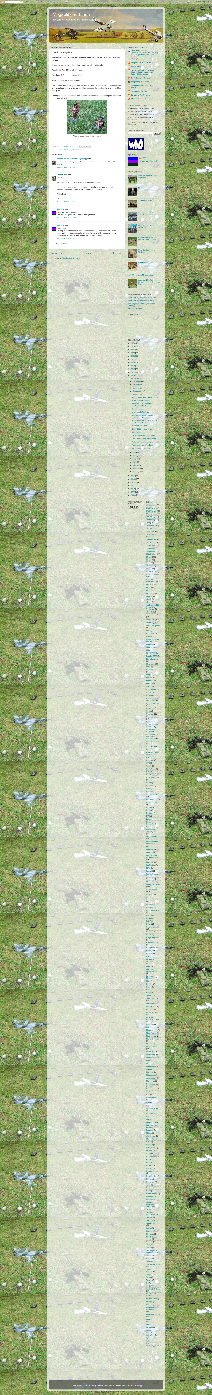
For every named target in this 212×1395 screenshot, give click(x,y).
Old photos (150, 1113)
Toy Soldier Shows (153, 1264)
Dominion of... (151, 799)
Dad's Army (150, 769)
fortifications (151, 865)
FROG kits (150, 882)
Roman (149, 1179)
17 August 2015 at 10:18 (66, 167)
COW (148, 757)
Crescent (149, 760)
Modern (149, 1069)
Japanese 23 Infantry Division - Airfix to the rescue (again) (149, 282)
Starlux (149, 1228)
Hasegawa (150, 918)
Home (87, 253)
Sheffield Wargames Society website (142, 298)
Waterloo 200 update (140, 426)
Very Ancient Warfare (151, 1295)
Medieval (149, 1052)
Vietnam (149, 1302)
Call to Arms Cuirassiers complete (145, 397)
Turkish (149, 1280)
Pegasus (149, 1130)
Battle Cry (150, 644)
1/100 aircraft (151, 505)
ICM (147, 956)
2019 (133, 366)
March (135, 465)
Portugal (149, 1145)
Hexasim (149, 932)
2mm (148, 563)
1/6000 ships (151, 539)
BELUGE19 (150, 653)
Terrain (149, 1248)
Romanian (150, 1182)
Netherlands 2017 (153, 1098)
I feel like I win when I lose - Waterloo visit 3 (143, 405)
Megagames (151, 1058)
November (137, 385)
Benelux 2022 (151, 656)
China (148, 711)
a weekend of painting (140, 412)
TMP (148, 1261)
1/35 (148, 529)
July (134, 452)
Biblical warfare (152, 659)
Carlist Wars (151, 692)
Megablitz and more (72, 14)
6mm (148, 569)
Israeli (148, 987)
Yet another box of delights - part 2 (145, 442)
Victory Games (152, 1299)
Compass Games (153, 741)
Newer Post (57, 253)
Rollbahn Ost (151, 1176)
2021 (133, 359)
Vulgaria (149, 1305)
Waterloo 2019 (152, 1324)
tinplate (149, 1258)
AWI (147, 631)
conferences (151, 746)
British (148, 683)
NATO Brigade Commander (151, 1088)
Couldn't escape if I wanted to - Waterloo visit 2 (144, 416)
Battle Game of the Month (141, 78)
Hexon (148, 935)
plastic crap (150, 1136)
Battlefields (150, 647)
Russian (149, 1188)
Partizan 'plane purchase (152, 1126)
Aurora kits (150, 620)
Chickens (149, 708)
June (135, 456)
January (136, 472)
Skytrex (149, 1217)
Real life (149, 1159)
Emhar (148, 819)
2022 (133, 356)
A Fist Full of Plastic (139, 99)
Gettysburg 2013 (152, 910)
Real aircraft (151, 1157)
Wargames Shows (153, 1314)
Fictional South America (152, 842)
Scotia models (151, 1194)
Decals (149, 775)
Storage (149, 1231)
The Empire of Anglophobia (151, 1252)
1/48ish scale (151, 534)
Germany (149, 907)
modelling (150, 1066)
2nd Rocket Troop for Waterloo (144, 439)
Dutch (148, 810)
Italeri (148, 990)
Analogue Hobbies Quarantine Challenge (153, 607)
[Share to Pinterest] (89, 146)
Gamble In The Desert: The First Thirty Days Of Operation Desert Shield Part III (144, 55)
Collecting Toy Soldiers (140, 95)
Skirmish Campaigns (150, 1213)
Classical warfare (152, 717)
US (147, 1283)
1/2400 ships (151, 517)
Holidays (149, 951)
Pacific (148, 1119)
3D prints (149, 566)
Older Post (117, 253)
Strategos (150, 1234)
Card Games (151, 689)
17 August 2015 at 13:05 (66, 202)
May (135, 459)
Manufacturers (152, 1030)
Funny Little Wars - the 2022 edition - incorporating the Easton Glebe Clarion (142, 72)
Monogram (150, 1075)
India (148, 966)
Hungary (149, 953)
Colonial (149, 722)
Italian (148, 993)
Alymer (149, 602)
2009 (133, 492)
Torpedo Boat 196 (145, 200)
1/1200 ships (151, 511)
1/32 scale (150, 526)
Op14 (148, 1116)
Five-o (140, 188)
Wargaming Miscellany (140, 82)
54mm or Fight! (137, 66)
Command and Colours (152, 726)
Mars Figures (151, 1033)
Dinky (148, 789)
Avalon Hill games (153, 626)
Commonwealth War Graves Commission (152, 736)
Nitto (148, 1103)
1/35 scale (150, 532)
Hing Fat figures (152, 938)
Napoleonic (150, 1084)
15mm (148, 545)
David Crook (62, 175)
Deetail (149, 783)
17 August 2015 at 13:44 (66, 238)
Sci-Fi (148, 1191)
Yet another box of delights (142, 445)
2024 (133, 350)
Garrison (149, 894)
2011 (133, 485)
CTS (148, 763)
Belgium (149, 650)
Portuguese (150, 1148)
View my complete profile (149, 161)
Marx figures (151, 1036)
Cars (148, 695)
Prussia (149, 1151)
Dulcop (149, 807)
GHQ (148, 915)
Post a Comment (61, 243)
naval (148, 1092)
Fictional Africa (152, 837)
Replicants (150, 1162)
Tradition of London (150, 1270)
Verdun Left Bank (153, 1289)
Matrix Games (151, 1047)
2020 (133, 362)
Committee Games (150, 731)
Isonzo (148, 984)
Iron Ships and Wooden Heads (152, 970)
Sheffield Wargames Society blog (141, 301)
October (136, 388)
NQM (148, 1105)
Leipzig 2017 (151, 1006)
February (136, 468)
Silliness (149, 1209)
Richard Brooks (152, 1171)
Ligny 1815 (136, 432)
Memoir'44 (150, 1060)
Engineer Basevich (149, 823)
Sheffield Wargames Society (150, 1204)
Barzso (149, 636)
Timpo (148, 1256)
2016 (133, 375)
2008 (133, 495)
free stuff (149, 879)
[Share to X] (85, 146)
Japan (148, 996)
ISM (147, 981)
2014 (133, 476)
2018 (133, 369)
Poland (149, 1142)
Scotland (149, 1197)
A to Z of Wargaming (150, 580)
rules (148, 1185)
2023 (133, 353)
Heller (148, 924)
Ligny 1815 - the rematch (142, 429)
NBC (148, 1095)
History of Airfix (152, 943)
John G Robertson (153, 999)
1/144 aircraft (151, 514)
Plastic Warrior (151, 1139)
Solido (148, 1220)
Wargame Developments (141, 63)
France (149, 871)
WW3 (148, 1344)
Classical (149, 714)
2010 (133, 489)
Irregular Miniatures (150, 977)
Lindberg (149, 1009)
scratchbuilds (151, 1200)
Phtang (149, 1133)
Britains (149, 681)
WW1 (148, 1338)
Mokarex (149, 1072)
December (137, 381)
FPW (148, 868)
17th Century (151, 548)
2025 (133, 346)
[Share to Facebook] (87, 146)
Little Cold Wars (152, 1012)
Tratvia (149, 1274)
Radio (148, 1154)
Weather (149, 1327)
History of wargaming (136, 308)
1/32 (148, 523)
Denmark (149, 786)
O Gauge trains (152, 1108)
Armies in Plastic (152, 615)
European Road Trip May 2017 (152, 831)
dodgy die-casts (152, 794)
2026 (133, 343)
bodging (149, 675)
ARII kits (149, 612)
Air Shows (150, 593)
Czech (148, 766)
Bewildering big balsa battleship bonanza (146, 214)
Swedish (149, 1242)
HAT (148, 921)
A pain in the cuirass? (140, 400)
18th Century (151, 551)
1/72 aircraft (151, 542)
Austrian (149, 623)
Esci (147, 827)
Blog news (150, 664)
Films (148, 846)
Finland (149, 852)
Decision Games (152, 778)
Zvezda (149, 1347)
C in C (148, 686)
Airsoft (148, 599)
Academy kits (151, 584)
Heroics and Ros (152, 927)
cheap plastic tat (152, 703)
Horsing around (138, 409)
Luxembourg (151, 1027)
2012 (133, 482)
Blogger (140, 1386)
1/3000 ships (151, 520)
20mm (148, 557)
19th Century (151, 554)
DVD (148, 816)
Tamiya (149, 1245)
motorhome (150, 1078)
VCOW (149, 1286)
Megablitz (150, 1055)
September (137, 391)
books (148, 678)
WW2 (148, 1341)
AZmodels (150, 633)
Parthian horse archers (147, 262)
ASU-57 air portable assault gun (141, 275)
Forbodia (149, 862)
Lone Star (150, 1024)
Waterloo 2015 (77, 150)
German (149, 904)
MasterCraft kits (152, 1039)
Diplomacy (150, 791)
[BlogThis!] (82, 146)
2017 (133, 372)
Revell (148, 1165)
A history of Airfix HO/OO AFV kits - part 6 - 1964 (147, 239)
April (135, 462)
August (136, 394)
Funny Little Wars (64, 150)
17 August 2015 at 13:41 (66, 218)
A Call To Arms (152, 572)
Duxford (149, 813)
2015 (133, 379)
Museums (150, 1081)
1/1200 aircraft (152, 508)
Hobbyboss (150, 948)
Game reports (151, 890)
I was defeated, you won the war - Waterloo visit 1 (145, 421)
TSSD (148, 1277)
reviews (149, 1168)
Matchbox (150, 1044)
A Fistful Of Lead (152, 575)
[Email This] (80, 146)
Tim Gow (60, 209)
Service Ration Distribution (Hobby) (72, 159)
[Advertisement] (140, 1364)
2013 (133, 479)
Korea (148, 1004)
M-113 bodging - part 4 (141, 448)
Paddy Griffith (151, 1122)
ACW (148, 587)
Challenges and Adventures (152, 699)
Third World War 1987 (139, 51)
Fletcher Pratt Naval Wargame (152, 856)
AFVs (148, 590)
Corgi (148, 749)
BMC (148, 667)
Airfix (148, 596)
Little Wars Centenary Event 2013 (152, 1019)
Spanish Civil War (153, 1223)
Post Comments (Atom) (71, 258)
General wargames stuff (152, 898)
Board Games (151, 670)
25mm (148, 560)
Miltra (148, 1063)
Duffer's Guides (152, 802)
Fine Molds (150, 849)
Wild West (150, 1335)
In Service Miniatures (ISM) (152, 960)
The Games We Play (139, 91)
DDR (148, 772)
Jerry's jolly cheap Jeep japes (143, 435)
